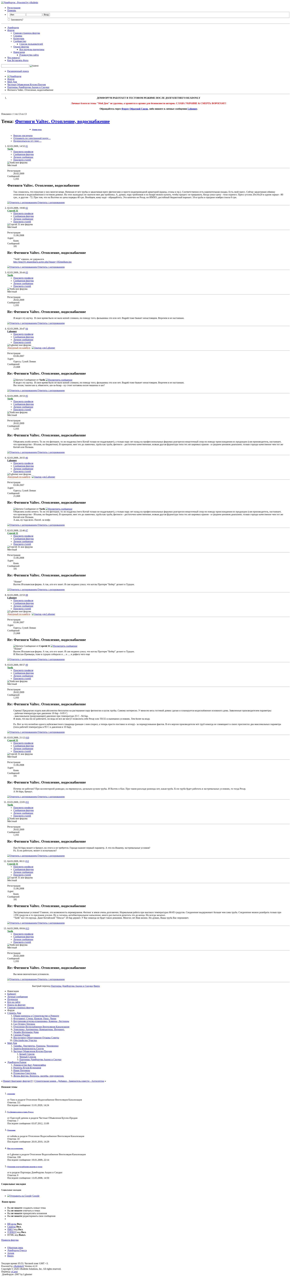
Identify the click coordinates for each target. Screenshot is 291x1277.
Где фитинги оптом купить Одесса (20, 1112)
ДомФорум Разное (16, 1062)
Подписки (12, 999)
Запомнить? (16, 19)
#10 (27, 737)
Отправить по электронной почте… (32, 138)
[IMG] (10, 1229)
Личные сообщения (17, 996)
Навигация (19, 52)
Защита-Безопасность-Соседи (28, 1048)
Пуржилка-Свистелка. (24, 1073)
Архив (10, 1253)
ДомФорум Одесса (17, 1250)
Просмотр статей (22, 160)
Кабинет (11, 994)
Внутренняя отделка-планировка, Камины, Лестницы (41, 1021)
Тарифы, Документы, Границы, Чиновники (36, 1046)
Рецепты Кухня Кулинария (27, 1067)
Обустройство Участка (25, 1040)
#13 (27, 928)
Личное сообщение (23, 157)
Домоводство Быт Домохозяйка (29, 1065)
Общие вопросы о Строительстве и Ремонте (36, 1015)
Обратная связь (15, 1247)
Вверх (97, 986)
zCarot (14, 1271)
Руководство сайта (29, 55)
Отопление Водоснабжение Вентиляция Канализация (41, 1026)
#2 (26, 208)
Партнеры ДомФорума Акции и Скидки (28, 87)
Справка (17, 35)
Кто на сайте (13, 1002)
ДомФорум (13, 27)
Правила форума (9, 1240)
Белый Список (27, 1054)
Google (35, 1196)
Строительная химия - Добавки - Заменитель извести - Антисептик (69, 1081)
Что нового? (13, 57)
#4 (26, 328)
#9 (26, 665)
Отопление (11, 1130)
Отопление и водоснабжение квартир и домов (24, 1167)
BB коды (11, 1224)
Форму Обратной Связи (134, 109)
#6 (26, 457)
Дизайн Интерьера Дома (26, 1032)
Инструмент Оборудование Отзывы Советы (36, 1037)
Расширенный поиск (18, 71)
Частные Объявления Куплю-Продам (26, 84)
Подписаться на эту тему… (27, 141)
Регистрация (13, 7)
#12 (27, 861)
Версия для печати (23, 135)
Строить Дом (14, 1013)
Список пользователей (31, 44)
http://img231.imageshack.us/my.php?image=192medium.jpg (42, 262)
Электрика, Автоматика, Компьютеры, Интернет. (39, 1029)
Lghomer (192, 109)
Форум (10, 30)
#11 (27, 802)
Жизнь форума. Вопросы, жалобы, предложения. (38, 1076)
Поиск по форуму (16, 1005)
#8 (26, 595)
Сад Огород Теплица (24, 1024)
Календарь (18, 38)
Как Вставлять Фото (17, 60)
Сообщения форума (23, 154)
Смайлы (11, 1226)
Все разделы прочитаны (31, 49)
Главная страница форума (26, 33)
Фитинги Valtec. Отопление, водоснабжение (62, 121)
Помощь (11, 10)
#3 (26, 272)
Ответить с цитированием (51, 202)
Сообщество (19, 41)
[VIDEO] (12, 1232)
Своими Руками (21, 1035)
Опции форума (21, 46)
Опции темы (37, 129)
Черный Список (27, 1056)
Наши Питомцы (21, 1070)
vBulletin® (18, 1266)
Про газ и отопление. (15, 1148)
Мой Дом (12, 81)
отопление (11, 1094)
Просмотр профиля (23, 151)
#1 (26, 146)
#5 (26, 396)
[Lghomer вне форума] (43, 348)
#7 (26, 530)
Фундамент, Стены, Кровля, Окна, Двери (34, 1018)
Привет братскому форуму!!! (18, 1081)
